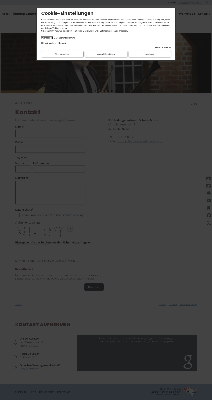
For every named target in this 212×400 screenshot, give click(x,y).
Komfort (62, 43)
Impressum (46, 38)
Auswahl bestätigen (106, 54)
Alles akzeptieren (62, 54)
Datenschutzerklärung (64, 38)
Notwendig (49, 43)
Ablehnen (149, 54)
